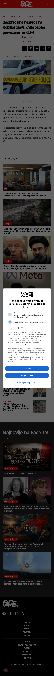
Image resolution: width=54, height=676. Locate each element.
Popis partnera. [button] (24, 345)
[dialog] (27, 338)
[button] (27, 328)
